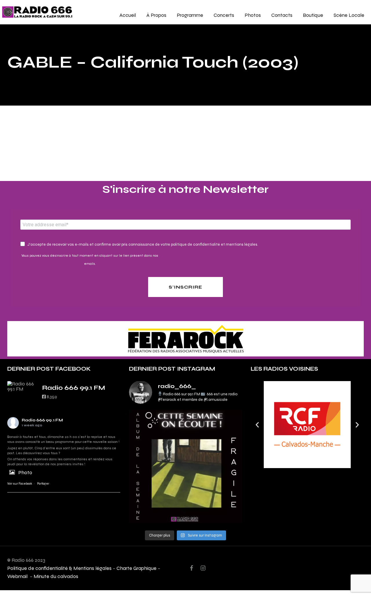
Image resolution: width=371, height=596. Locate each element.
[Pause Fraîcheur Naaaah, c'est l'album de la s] (185, 466)
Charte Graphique (137, 568)
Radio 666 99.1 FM (42, 420)
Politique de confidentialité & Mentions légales (59, 568)
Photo (25, 472)
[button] (257, 424)
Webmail (18, 576)
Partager (43, 484)
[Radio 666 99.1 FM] (21, 386)
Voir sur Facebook (19, 484)
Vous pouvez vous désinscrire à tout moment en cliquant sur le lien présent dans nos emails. (89, 259)
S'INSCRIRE (185, 287)
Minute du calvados (56, 576)
